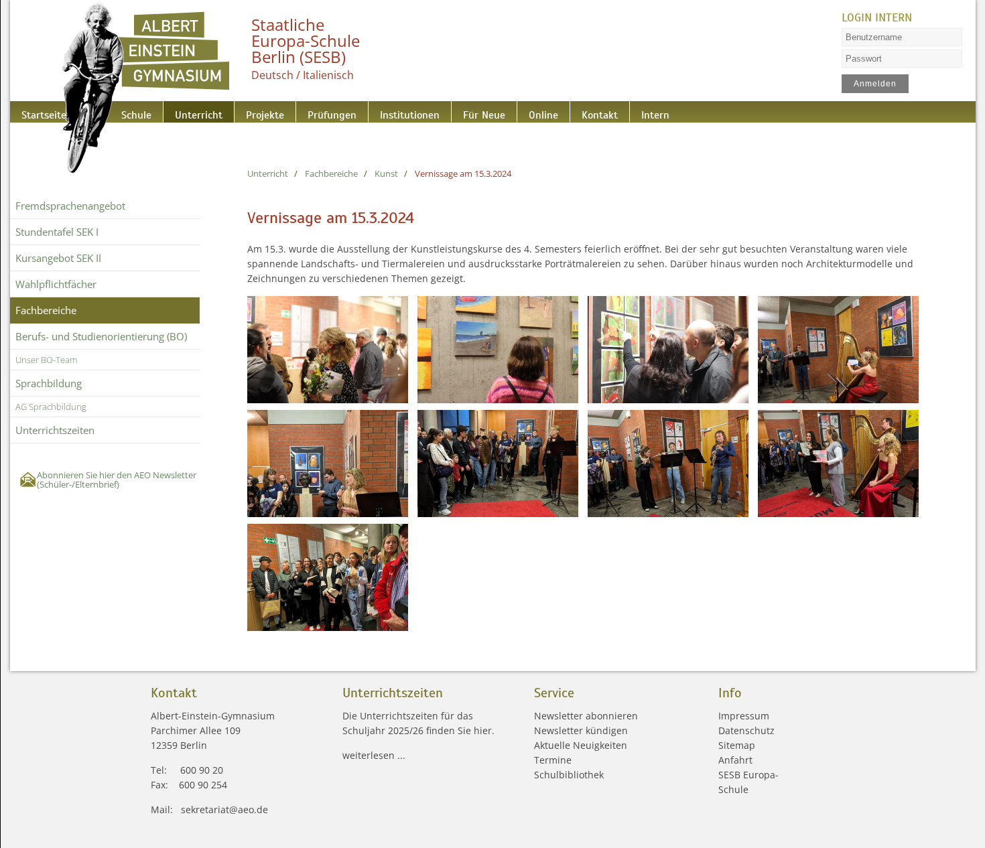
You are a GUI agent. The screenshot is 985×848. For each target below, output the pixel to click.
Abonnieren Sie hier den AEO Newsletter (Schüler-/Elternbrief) (116, 479)
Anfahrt (735, 760)
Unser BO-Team (46, 360)
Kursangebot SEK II (58, 258)
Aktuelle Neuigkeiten (580, 745)
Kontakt (524, 111)
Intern (570, 111)
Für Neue (426, 111)
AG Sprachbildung (50, 407)
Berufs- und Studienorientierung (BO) (101, 336)
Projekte (237, 111)
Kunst (386, 173)
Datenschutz (746, 730)
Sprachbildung (48, 383)
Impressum (743, 715)
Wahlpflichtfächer (55, 284)
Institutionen (361, 111)
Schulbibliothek (569, 774)
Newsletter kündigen (581, 730)
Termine (553, 760)
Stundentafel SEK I (56, 231)
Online (476, 111)
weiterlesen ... (373, 755)
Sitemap (736, 745)
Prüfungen (294, 111)
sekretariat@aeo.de (224, 809)
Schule (127, 111)
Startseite (39, 111)
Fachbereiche (45, 310)
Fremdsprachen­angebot (70, 205)
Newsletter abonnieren (586, 715)
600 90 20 (201, 770)
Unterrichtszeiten (54, 430)
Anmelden (874, 83)
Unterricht (180, 111)
